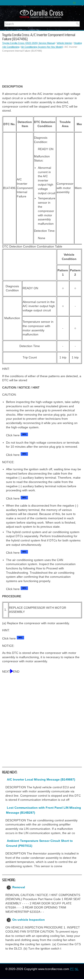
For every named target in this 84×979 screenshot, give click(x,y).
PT (72, 969)
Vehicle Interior (64, 43)
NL (77, 969)
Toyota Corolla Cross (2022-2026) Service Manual (28, 43)
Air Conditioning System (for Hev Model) (42, 47)
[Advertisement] (42, 68)
